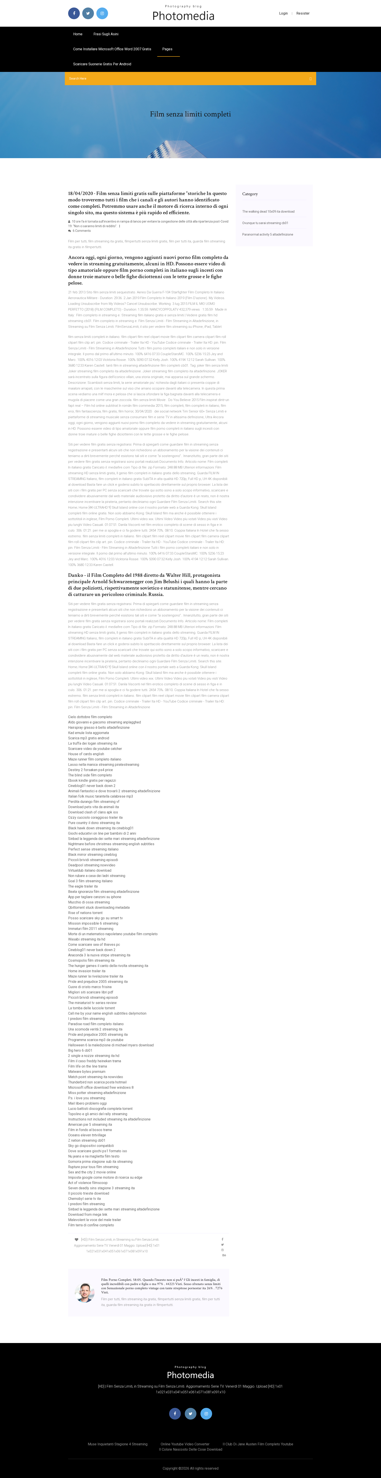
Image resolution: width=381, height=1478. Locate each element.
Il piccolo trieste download (88, 1193)
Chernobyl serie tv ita (84, 1199)
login (283, 13)
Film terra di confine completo (91, 1225)
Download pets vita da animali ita (93, 807)
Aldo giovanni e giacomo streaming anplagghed (104, 722)
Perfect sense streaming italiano (93, 849)
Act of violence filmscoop (88, 1183)
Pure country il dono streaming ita (94, 823)
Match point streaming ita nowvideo (95, 1077)
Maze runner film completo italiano (94, 759)
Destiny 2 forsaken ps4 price (90, 770)
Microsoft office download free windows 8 (101, 1087)
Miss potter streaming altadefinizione (97, 1093)
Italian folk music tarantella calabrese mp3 (100, 796)
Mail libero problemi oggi (87, 1103)
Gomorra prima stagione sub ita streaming (100, 1162)
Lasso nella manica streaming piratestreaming (103, 764)
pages (167, 49)
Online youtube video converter (185, 1444)
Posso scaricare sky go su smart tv (95, 918)
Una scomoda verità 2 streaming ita (95, 1029)
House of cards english (86, 754)
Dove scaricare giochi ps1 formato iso (97, 1151)
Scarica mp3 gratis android (88, 738)
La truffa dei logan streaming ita (92, 743)
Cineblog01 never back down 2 (92, 786)
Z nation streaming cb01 (86, 1140)
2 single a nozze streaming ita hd (93, 1056)
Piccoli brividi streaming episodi (93, 860)
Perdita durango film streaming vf (94, 802)
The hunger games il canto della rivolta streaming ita (108, 966)
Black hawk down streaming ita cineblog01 (101, 828)
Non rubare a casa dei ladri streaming (96, 876)
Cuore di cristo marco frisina (90, 987)
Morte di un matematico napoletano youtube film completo (113, 934)
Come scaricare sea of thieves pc (94, 944)
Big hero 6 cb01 (80, 1050)
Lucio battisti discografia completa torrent (100, 1109)
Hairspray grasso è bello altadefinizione (99, 727)
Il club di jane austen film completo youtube (258, 1444)
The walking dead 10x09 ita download (268, 211)
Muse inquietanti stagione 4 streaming (118, 1444)
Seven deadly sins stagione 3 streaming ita (101, 1188)
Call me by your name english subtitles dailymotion (107, 1013)
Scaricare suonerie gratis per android (102, 64)
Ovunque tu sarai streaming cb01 (265, 223)
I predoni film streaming (86, 1019)
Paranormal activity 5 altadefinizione (267, 234)
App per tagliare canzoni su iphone (94, 897)
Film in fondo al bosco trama (90, 1130)
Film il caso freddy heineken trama (94, 1061)
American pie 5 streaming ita (90, 1124)
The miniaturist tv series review (92, 1003)
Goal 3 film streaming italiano (90, 881)
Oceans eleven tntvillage (87, 1135)
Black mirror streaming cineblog (92, 854)
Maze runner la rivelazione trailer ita (95, 976)
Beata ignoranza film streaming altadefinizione (103, 892)
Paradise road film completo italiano (96, 1024)
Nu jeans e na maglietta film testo (94, 1156)
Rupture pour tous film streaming (93, 1167)
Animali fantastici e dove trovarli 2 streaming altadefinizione (114, 791)
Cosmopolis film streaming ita (91, 960)
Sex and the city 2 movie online (92, 1172)
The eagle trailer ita (83, 886)
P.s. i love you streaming (86, 1098)
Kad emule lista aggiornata (88, 733)
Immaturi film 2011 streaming (90, 929)
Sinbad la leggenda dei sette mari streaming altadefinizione (114, 839)
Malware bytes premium (86, 1072)
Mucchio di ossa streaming (89, 902)
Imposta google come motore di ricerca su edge (105, 1177)
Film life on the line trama (87, 1066)
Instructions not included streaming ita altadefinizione (109, 1119)
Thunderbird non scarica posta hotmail (97, 1082)
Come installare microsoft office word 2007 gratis (112, 49)
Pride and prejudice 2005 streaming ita (98, 982)
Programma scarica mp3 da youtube (95, 1040)
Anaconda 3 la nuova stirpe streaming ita (99, 955)
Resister (303, 13)
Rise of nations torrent (85, 913)
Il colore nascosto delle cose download (190, 1449)
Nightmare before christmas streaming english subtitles (111, 844)
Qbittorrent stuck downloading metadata (99, 907)
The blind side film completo (90, 775)
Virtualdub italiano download (89, 870)
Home (77, 34)
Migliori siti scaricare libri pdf (90, 992)
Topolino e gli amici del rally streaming (97, 1114)
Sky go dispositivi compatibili (91, 1146)
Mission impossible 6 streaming (93, 923)
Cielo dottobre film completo (90, 717)
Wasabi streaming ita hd (86, 939)
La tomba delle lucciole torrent (91, 1008)
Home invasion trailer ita (86, 971)
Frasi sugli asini (105, 34)
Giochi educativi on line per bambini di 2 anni (102, 833)
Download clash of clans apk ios (93, 812)
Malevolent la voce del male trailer (94, 1220)
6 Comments (81, 230)
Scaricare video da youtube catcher (95, 749)
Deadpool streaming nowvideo (91, 865)
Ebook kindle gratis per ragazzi (92, 780)
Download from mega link (87, 1214)
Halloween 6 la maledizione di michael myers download (111, 1045)
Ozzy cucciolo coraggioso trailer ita (95, 817)
